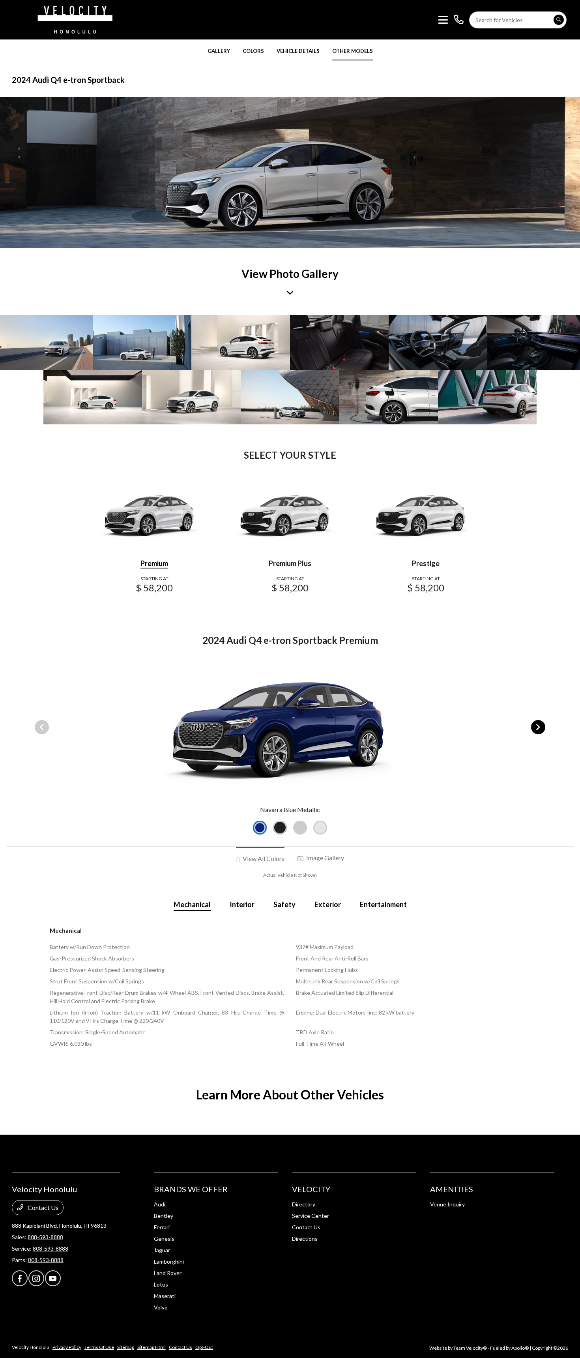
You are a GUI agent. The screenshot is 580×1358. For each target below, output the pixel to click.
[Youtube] (53, 1278)
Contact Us (42, 1207)
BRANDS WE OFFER (191, 1189)
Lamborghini (169, 1261)
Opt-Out (204, 1347)
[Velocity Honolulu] (74, 19)
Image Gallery (324, 857)
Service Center (310, 1215)
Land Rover (167, 1273)
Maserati (165, 1295)
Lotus (161, 1284)
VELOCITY (311, 1189)
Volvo (161, 1307)
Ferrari (162, 1227)
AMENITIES (451, 1189)
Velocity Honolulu (30, 1347)
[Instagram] (36, 1278)
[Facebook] (20, 1278)
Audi (159, 1204)
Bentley (163, 1215)
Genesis (164, 1238)
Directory (303, 1204)
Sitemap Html (151, 1347)
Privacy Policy (66, 1347)
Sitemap (125, 1347)
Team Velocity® (470, 1348)
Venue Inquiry (447, 1204)
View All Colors (262, 858)
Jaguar (162, 1250)
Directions (305, 1238)
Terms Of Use (99, 1347)
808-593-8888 (45, 1237)
